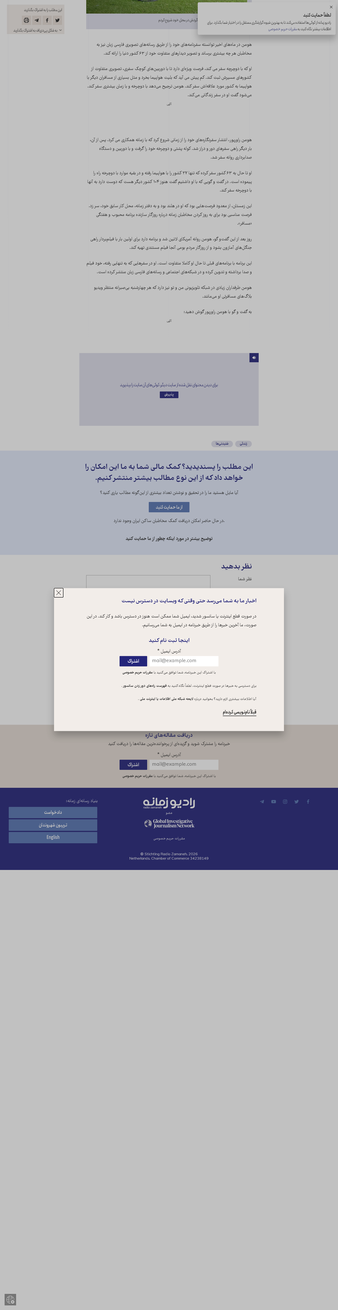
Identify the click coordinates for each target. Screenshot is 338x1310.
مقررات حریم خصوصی (137, 672)
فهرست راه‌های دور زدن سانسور (144, 686)
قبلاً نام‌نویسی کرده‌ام (239, 712)
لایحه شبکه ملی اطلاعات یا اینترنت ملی (166, 699)
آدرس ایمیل (169, 652)
